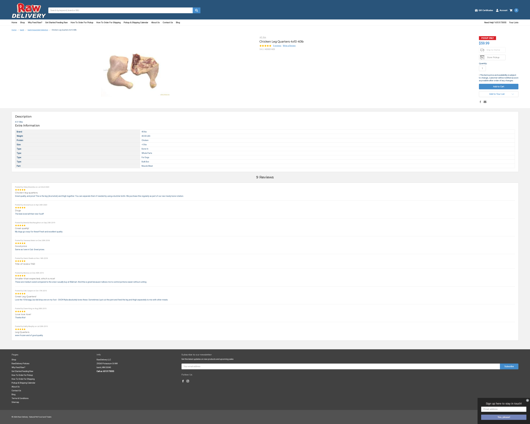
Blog (178, 22)
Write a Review (289, 46)
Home (14, 22)
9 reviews (277, 46)
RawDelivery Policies (20, 363)
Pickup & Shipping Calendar (136, 22)
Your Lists (513, 22)
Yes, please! (504, 417)
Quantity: (483, 63)
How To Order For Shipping (108, 22)
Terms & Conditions (20, 398)
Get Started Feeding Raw (56, 22)
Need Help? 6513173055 (495, 22)
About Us (155, 22)
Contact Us (168, 22)
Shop (22, 22)
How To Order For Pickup (82, 22)
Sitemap (15, 402)
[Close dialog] (527, 400)
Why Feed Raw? (35, 22)
